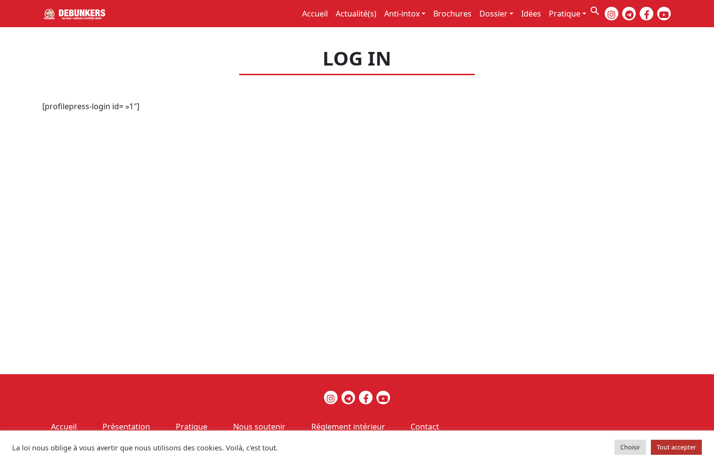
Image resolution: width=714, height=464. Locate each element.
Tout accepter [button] (676, 447)
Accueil (315, 13)
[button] (595, 9)
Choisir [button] (630, 447)
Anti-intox (402, 13)
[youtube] (664, 13)
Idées (531, 13)
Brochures (452, 13)
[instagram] (611, 13)
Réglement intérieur (348, 426)
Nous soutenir (259, 426)
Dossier (493, 13)
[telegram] (629, 13)
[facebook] (646, 13)
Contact (424, 426)
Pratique (564, 13)
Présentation (126, 426)
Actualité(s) (356, 13)
